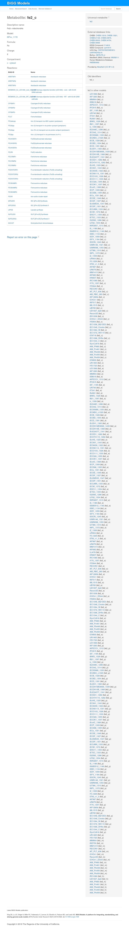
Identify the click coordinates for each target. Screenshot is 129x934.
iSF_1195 (94, 110)
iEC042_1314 (96, 132)
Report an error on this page (22, 237)
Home (11, 9)
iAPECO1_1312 (97, 104)
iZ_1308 (93, 255)
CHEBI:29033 (95, 40)
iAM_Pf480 (95, 346)
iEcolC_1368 (95, 187)
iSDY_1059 (95, 236)
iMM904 (93, 99)
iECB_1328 (95, 140)
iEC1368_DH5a (97, 338)
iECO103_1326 (97, 176)
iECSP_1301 (95, 206)
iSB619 (93, 102)
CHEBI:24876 (106, 38)
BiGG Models (18, 3)
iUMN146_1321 (97, 244)
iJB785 (93, 308)
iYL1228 (93, 261)
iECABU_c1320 (97, 137)
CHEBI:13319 (101, 35)
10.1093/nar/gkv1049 (72, 917)
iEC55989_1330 (97, 135)
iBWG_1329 (95, 121)
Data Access (32, 9)
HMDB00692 (94, 62)
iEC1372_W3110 (97, 332)
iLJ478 (93, 552)
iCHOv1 (93, 299)
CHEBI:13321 (112, 35)
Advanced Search (21, 9)
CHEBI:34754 (106, 40)
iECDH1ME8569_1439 (100, 151)
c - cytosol (11, 62)
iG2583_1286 (96, 220)
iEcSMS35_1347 (97, 203)
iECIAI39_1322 (96, 170)
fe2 (91, 21)
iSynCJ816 (95, 343)
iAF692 (93, 275)
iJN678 (93, 269)
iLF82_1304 (95, 222)
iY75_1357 (95, 283)
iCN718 (93, 335)
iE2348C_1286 (96, 129)
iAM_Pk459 (95, 357)
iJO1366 (94, 93)
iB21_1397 (95, 124)
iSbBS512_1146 (97, 231)
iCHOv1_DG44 (96, 318)
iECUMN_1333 (96, 209)
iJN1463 (93, 362)
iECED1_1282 (96, 159)
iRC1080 (94, 280)
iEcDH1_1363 (96, 148)
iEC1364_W (95, 329)
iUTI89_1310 (95, 250)
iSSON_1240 (96, 242)
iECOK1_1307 (96, 184)
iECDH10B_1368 (97, 154)
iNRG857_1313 (97, 225)
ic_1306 (93, 126)
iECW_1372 (95, 211)
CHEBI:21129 (95, 38)
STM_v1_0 (95, 264)
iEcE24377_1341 (97, 157)
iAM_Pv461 (95, 349)
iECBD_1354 (96, 143)
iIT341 (93, 115)
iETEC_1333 (95, 217)
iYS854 (93, 321)
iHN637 (93, 277)
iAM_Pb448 (95, 351)
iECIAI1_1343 (96, 167)
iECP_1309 (95, 189)
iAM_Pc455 (95, 354)
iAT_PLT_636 (96, 291)
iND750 (93, 843)
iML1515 (94, 305)
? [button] (38, 237)
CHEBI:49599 (95, 42)
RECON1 (94, 288)
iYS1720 (94, 365)
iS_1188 (93, 228)
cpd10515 (107, 47)
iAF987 (93, 266)
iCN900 (93, 360)
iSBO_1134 (95, 233)
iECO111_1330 (97, 178)
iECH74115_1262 (98, 162)
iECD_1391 (95, 146)
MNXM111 (115, 57)
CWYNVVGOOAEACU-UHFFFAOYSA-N (102, 51)
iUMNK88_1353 (97, 247)
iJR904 (93, 258)
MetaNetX (101, 67)
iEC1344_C (95, 340)
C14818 (107, 45)
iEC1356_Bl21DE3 (98, 324)
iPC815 (93, 107)
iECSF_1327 (95, 200)
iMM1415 (94, 272)
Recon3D (94, 313)
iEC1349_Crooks (97, 327)
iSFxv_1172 (12, 36)
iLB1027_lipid (96, 310)
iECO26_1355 (96, 181)
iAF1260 (94, 96)
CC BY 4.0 (110, 67)
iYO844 (93, 286)
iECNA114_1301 (97, 173)
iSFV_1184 (95, 239)
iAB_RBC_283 (96, 294)
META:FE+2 (100, 55)
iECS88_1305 (96, 192)
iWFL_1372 (95, 253)
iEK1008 (94, 316)
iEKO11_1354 (96, 214)
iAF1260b (94, 296)
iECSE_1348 (95, 198)
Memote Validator (44, 9)
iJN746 (93, 113)
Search (118, 9)
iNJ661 (93, 118)
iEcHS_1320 (95, 165)
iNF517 (93, 302)
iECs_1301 (95, 195)
